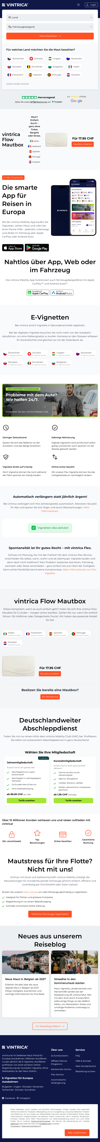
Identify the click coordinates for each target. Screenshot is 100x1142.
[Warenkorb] (78, 5)
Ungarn (17, 1086)
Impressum (15, 1126)
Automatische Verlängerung (58, 1081)
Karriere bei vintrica (61, 1069)
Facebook (10, 1098)
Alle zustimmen (77, 1132)
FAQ (78, 1055)
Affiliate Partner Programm (59, 1062)
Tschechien (8, 1090)
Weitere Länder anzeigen (17, 83)
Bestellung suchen (85, 1071)
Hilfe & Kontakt (83, 1061)
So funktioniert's (59, 1055)
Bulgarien (7, 1086)
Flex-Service (57, 1074)
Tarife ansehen (26, 800)
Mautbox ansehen (82, 144)
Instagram (25, 1098)
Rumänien (30, 1090)
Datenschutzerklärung (31, 1126)
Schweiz (19, 1090)
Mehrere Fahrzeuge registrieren (50, 914)
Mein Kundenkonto (86, 1066)
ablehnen (15, 1124)
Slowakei (27, 1086)
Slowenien (38, 1086)
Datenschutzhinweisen (41, 1121)
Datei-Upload (30, 892)
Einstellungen (45, 1124)
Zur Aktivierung (50, 697)
